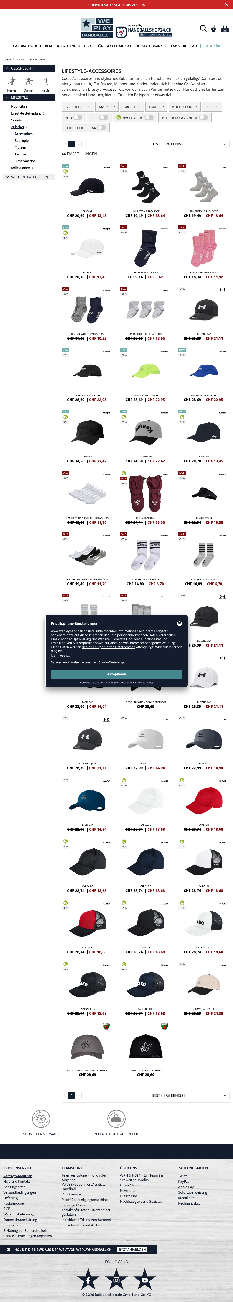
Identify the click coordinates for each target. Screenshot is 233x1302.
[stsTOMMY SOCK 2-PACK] (204, 558)
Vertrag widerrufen (17, 1176)
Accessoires (24, 134)
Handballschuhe (28, 46)
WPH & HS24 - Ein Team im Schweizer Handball (141, 1177)
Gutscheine (128, 1196)
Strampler (22, 140)
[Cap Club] (204, 865)
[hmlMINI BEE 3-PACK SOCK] (204, 251)
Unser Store (129, 1185)
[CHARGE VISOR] (204, 497)
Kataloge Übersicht (76, 1205)
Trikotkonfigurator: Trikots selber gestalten (86, 1212)
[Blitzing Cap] (204, 313)
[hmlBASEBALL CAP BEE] (204, 988)
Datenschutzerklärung (20, 1219)
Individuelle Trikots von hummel (86, 1219)
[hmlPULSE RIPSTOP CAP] (87, 374)
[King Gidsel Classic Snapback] (146, 1049)
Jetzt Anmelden (132, 1249)
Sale (194, 46)
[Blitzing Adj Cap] (87, 742)
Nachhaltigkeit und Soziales (141, 1201)
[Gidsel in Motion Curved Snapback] (87, 1049)
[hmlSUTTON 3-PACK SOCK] (146, 190)
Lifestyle (143, 46)
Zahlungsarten (14, 1187)
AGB (6, 1209)
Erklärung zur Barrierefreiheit (25, 1230)
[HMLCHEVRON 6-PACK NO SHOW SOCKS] (87, 497)
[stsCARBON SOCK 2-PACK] (146, 558)
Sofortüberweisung (192, 1192)
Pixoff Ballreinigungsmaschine (85, 1199)
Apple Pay (186, 1187)
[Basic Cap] (146, 742)
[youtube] (144, 1279)
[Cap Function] (204, 926)
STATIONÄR (211, 46)
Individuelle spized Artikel (81, 1225)
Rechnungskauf (190, 1203)
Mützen (20, 147)
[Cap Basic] (146, 803)
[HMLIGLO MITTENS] (146, 497)
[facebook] (88, 1279)
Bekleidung (55, 46)
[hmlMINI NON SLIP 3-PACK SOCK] (146, 313)
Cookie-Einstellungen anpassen (27, 1236)
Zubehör (95, 46)
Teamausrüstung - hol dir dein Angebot (85, 1177)
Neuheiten (19, 106)
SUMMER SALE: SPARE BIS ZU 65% (116, 5)
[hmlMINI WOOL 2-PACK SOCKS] (87, 313)
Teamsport (178, 46)
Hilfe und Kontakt (16, 1181)
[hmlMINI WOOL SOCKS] (146, 251)
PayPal (183, 1181)
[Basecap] (87, 190)
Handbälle (76, 46)
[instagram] (116, 1279)
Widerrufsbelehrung (18, 1214)
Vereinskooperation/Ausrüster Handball (84, 1186)
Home (7, 59)
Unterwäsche (25, 161)
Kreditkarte (186, 1198)
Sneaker (17, 120)
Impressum (12, 1225)
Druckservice (71, 1194)
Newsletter (128, 1190)
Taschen (21, 154)
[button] (203, 28)
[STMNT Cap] (87, 435)
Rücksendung (13, 1203)
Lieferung (10, 1198)
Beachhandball (119, 46)
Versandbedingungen (19, 1192)
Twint (182, 1176)
